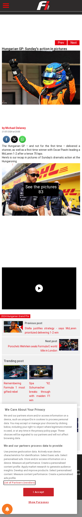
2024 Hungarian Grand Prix (15, 316)
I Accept (38, 492)
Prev (61, 42)
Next (73, 42)
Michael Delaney (15, 127)
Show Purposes (38, 502)
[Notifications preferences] (7, 509)
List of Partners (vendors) (19, 482)
